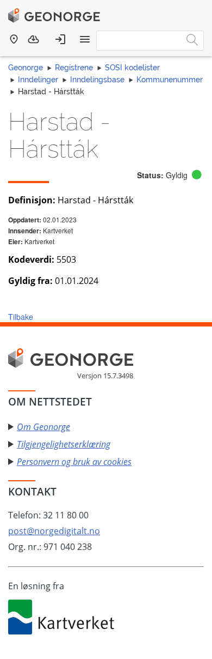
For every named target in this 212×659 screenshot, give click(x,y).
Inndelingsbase (97, 79)
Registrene (74, 67)
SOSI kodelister (132, 67)
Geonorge (25, 67)
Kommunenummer (169, 79)
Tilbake (20, 316)
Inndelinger (38, 79)
